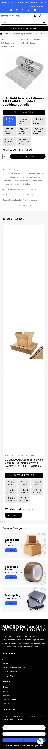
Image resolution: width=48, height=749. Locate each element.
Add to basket (27, 156)
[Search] (44, 22)
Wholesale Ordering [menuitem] (10, 700)
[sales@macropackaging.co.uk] (36, 10)
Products (4, 39)
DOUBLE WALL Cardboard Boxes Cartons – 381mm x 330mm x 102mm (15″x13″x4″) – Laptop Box (24, 464)
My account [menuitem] (6, 687)
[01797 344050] (29, 10)
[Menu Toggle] (44, 16)
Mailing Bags (13, 595)
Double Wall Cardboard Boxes (19, 455)
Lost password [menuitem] (8, 695)
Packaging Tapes (11, 568)
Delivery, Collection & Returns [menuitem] (13, 667)
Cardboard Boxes (12, 541)
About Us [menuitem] (5, 659)
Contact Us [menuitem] (6, 663)
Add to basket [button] (13, 515)
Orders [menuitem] (5, 691)
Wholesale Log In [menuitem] (8, 704)
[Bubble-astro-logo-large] (24, 72)
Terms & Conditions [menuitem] (9, 671)
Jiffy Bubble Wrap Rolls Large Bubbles (26, 39)
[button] (4, 371)
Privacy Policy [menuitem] (7, 676)
